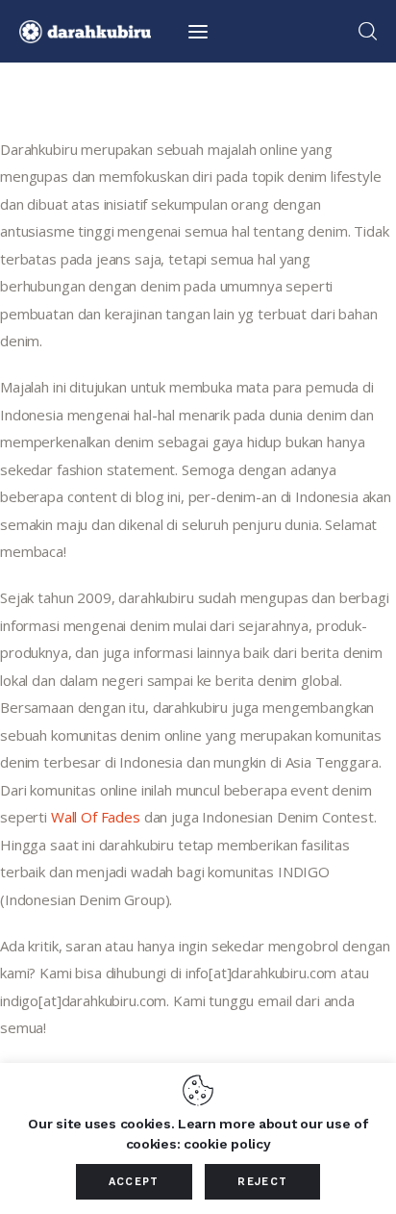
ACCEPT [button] (134, 1182)
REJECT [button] (262, 1182)
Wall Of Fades (95, 816)
